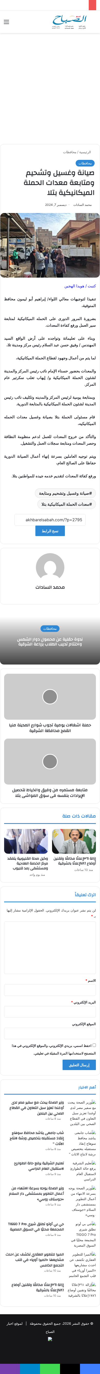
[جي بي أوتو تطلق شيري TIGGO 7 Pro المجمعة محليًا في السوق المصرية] (82, 1234)
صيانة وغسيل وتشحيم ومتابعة (64, 493)
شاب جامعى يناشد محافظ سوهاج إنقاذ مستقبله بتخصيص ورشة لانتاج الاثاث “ (37, 1138)
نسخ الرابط (50, 531)
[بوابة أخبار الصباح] (69, 21)
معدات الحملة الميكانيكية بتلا (65, 504)
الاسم (90, 980)
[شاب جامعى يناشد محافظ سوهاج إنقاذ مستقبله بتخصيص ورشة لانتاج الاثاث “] (82, 1143)
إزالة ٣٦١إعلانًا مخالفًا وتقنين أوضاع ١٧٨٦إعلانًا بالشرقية (75, 861)
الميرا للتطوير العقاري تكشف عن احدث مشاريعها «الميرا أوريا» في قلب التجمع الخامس (35, 1260)
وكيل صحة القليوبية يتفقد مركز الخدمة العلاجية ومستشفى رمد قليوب (27, 863)
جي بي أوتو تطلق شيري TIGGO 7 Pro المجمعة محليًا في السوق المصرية (36, 1227)
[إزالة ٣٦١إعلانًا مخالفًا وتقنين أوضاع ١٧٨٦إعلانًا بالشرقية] (74, 841)
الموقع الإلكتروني (84, 1024)
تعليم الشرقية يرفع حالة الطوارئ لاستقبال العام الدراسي (39, 1166)
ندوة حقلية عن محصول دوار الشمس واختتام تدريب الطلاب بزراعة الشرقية (50, 641)
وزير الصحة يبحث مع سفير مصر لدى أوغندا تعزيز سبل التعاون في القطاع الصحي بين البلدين (36, 1108)
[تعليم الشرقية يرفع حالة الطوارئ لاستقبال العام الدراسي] (82, 1171)
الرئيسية (85, 152)
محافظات (69, 152)
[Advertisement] (50, 90)
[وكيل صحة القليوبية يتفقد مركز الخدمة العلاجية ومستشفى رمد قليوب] (26, 841)
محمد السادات (82, 205)
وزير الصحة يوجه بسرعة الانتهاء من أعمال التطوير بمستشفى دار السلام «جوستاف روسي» (36, 1194)
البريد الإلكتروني (83, 1002)
